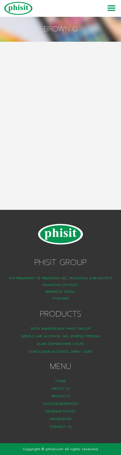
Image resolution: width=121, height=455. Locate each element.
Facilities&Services (60, 403)
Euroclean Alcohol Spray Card (60, 351)
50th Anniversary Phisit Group (60, 328)
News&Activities (60, 411)
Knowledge (60, 418)
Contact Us (60, 426)
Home (60, 381)
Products (60, 396)
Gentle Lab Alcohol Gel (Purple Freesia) (60, 336)
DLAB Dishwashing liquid (60, 343)
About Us (60, 388)
